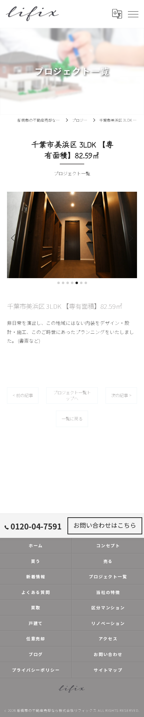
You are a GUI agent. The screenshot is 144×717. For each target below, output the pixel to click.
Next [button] (130, 238)
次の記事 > (121, 395)
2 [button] (63, 283)
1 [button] (58, 283)
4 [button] (72, 283)
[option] (74, 235)
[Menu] (133, 14)
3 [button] (67, 283)
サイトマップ (108, 670)
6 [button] (81, 283)
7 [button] (86, 283)
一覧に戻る (72, 418)
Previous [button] (14, 238)
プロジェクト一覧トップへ (72, 395)
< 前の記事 (23, 395)
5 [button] (76, 283)
